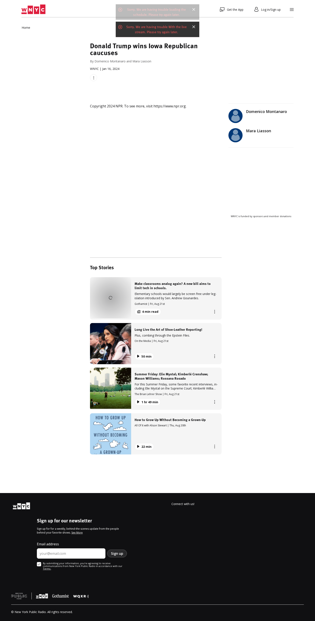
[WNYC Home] (33, 9)
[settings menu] (291, 9)
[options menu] (93, 77)
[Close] (194, 9)
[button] (156, 298)
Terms (47, 568)
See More (77, 532)
